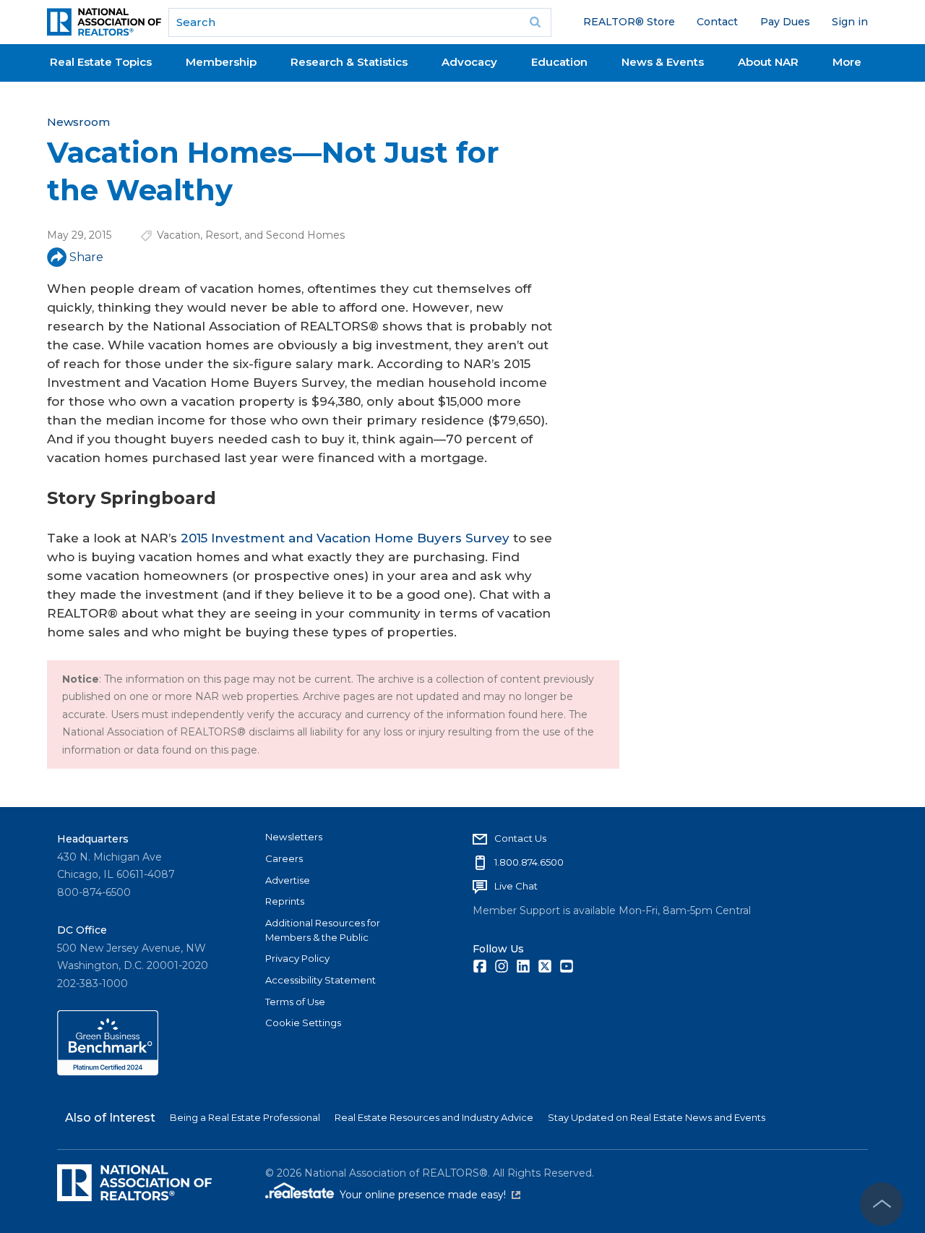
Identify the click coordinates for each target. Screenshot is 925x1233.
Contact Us (520, 838)
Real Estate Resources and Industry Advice (434, 1117)
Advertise (287, 880)
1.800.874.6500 (529, 862)
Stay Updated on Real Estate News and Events (656, 1117)
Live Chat (516, 886)
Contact (717, 21)
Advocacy (469, 62)
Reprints (284, 901)
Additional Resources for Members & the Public (322, 930)
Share (86, 257)
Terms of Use (295, 1001)
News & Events (662, 62)
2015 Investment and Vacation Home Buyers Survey (345, 538)
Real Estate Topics (101, 62)
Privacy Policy (297, 958)
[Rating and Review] (107, 1071)
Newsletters (293, 836)
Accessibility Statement (320, 980)
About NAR (768, 62)
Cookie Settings (303, 1022)
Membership (221, 62)
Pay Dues (785, 21)
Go (535, 22)
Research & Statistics (349, 62)
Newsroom (78, 122)
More (846, 62)
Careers (284, 858)
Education (559, 62)
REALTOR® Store (629, 21)
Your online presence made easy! (430, 1194)
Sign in (850, 21)
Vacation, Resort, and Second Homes (251, 235)
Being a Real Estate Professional (245, 1117)
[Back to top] (881, 1204)
